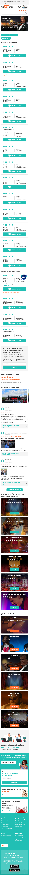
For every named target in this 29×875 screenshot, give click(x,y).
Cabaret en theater (6, 821)
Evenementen (5, 825)
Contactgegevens (20, 825)
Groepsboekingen (6, 835)
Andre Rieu (8, 20)
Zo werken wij (6, 811)
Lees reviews (6, 795)
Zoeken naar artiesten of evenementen (11, 13)
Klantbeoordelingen (20, 819)
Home (3, 20)
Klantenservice (19, 835)
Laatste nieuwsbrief (6, 828)
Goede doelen (19, 826)
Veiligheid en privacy (20, 837)
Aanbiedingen (4, 826)
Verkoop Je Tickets (6, 837)
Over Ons (17, 821)
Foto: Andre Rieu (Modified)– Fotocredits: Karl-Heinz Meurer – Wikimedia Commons (16, 33)
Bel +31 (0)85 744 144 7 (10, 747)
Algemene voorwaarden (18, 839)
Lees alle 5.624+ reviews (19, 23)
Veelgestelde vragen (20, 823)
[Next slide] (25, 396)
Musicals (3, 823)
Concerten (4, 819)
